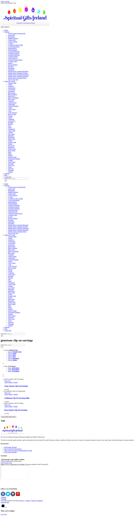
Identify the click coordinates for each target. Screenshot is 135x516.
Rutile (10, 154)
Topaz (10, 167)
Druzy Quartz (12, 114)
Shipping (7, 173)
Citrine (10, 107)
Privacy (22, 500)
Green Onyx (11, 121)
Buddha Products (13, 38)
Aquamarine (11, 88)
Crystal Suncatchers (14, 46)
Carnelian (11, 101)
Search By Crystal (9, 81)
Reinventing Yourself (10, 447)
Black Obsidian (12, 94)
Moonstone (11, 137)
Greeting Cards (12, 61)
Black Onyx (11, 96)
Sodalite (10, 160)
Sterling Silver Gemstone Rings (17, 78)
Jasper (10, 127)
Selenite (10, 155)
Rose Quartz (11, 150)
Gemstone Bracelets (14, 51)
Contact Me (7, 177)
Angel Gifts (11, 35)
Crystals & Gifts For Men (15, 45)
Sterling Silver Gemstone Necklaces (18, 74)
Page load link (5, 502)
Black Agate (11, 93)
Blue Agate (11, 99)
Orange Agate (12, 142)
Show (13, 368)
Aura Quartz (11, 89)
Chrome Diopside (13, 106)
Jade (9, 126)
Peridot (10, 144)
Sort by (14, 352)
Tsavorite (10, 168)
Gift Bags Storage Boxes (15, 60)
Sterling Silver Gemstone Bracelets (18, 71)
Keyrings (10, 66)
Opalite (10, 140)
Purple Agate (12, 149)
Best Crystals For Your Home (12, 449)
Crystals (10, 43)
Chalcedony (11, 104)
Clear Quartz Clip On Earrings (16, 386)
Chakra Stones (12, 102)
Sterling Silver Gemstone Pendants (18, 76)
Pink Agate (11, 145)
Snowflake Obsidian (14, 159)
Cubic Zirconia (12, 112)
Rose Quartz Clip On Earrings (15, 410)
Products (6, 32)
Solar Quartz (11, 162)
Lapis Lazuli (11, 131)
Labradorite (11, 129)
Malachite (11, 135)
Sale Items (11, 70)
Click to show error (6, 463)
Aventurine (11, 91)
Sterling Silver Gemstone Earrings (18, 73)
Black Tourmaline (13, 98)
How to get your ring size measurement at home (18, 450)
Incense (10, 63)
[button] (5, 27)
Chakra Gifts (12, 40)
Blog (5, 175)
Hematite (10, 122)
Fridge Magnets (12, 50)
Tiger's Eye (11, 165)
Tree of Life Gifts (13, 79)
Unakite (10, 172)
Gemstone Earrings (13, 53)
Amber (10, 84)
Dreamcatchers (12, 48)
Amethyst (11, 86)
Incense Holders (12, 65)
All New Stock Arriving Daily (17, 33)
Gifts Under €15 (13, 58)
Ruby (9, 152)
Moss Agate (11, 139)
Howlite (10, 124)
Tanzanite (11, 163)
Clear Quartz (12, 109)
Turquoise (11, 170)
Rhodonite (11, 147)
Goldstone (11, 119)
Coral (9, 111)
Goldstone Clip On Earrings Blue (16, 398)
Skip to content (5, 1)
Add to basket (8, 382)
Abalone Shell (12, 83)
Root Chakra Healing (10, 452)
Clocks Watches (12, 41)
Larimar (10, 132)
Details (15, 382)
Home (6, 30)
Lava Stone (11, 134)
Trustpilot (3, 497)
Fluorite (10, 116)
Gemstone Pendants (14, 55)
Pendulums (11, 68)
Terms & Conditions (37, 500)
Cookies (27, 500)
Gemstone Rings (13, 56)
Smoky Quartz (12, 157)
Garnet (10, 117)
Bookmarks (11, 37)
